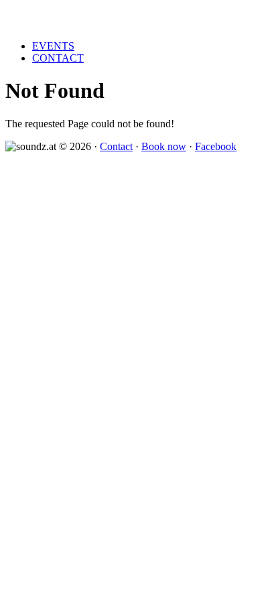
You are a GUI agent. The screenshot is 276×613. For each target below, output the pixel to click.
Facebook (215, 146)
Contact (116, 146)
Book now (163, 146)
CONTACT (58, 58)
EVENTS (53, 46)
